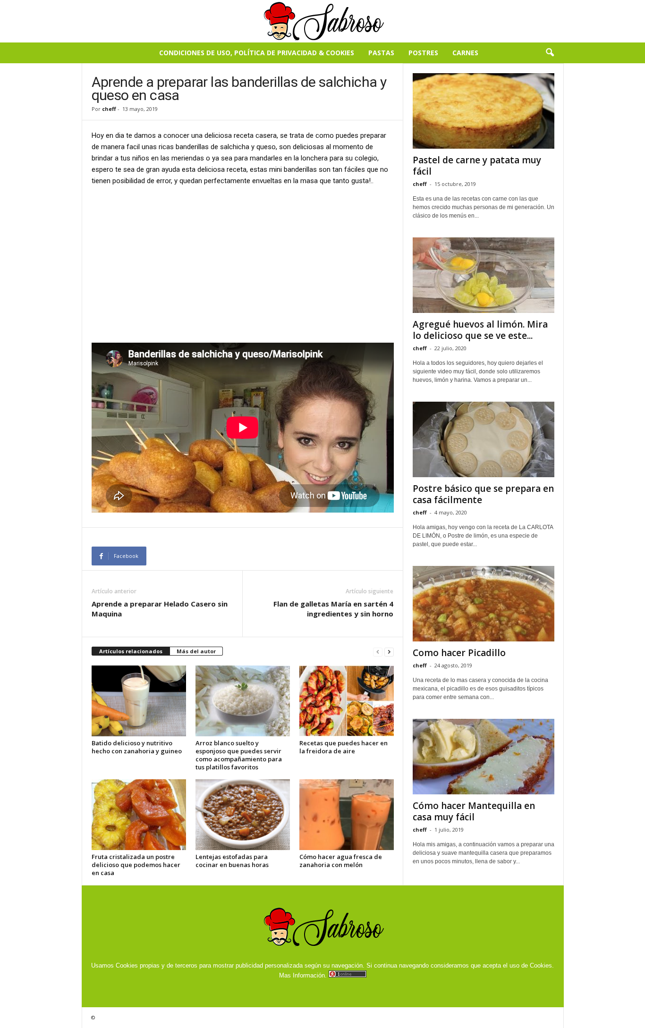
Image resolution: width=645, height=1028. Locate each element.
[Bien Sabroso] (322, 21)
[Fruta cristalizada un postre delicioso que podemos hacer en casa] (139, 814)
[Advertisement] (242, 264)
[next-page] (389, 652)
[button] (549, 52)
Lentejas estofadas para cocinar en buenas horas (232, 860)
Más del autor (196, 651)
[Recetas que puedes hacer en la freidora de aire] (346, 701)
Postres (423, 52)
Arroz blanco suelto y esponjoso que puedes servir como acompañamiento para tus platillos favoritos (238, 755)
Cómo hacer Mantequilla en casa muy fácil (474, 811)
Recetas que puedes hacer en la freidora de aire (343, 747)
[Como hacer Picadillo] (483, 603)
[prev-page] (377, 652)
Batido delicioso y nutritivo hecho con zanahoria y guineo (137, 747)
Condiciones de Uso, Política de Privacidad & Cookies (256, 52)
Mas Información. (303, 975)
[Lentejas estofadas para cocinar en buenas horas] (242, 814)
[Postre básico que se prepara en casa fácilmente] (483, 439)
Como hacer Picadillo (459, 653)
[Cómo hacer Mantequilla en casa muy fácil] (483, 756)
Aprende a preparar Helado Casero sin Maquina (160, 608)
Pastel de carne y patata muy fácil (477, 165)
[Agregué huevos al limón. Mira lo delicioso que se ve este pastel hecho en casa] (483, 275)
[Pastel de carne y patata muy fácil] (483, 111)
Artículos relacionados (130, 651)
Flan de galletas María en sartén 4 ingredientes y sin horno (333, 608)
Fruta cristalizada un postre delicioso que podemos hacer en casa (136, 864)
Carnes (465, 52)
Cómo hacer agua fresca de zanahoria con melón (340, 860)
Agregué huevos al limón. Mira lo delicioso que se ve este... (480, 330)
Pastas (381, 52)
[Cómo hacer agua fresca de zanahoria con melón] (346, 814)
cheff (109, 108)
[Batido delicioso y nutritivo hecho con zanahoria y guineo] (139, 701)
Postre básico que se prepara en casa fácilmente (483, 494)
